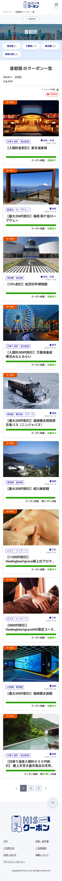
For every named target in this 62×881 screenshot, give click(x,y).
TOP (5, 841)
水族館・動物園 (15, 687)
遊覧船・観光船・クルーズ (20, 414)
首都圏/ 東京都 (51, 550)
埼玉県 (11, 46)
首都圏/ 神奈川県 (50, 210)
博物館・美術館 (15, 278)
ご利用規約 (41, 848)
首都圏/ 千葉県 (49, 141)
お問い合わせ (10, 855)
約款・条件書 (42, 841)
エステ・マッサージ (17, 551)
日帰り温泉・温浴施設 (18, 141)
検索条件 (32, 19)
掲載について (42, 855)
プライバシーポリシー (14, 861)
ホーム (8, 12)
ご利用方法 (8, 848)
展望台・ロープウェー (18, 209)
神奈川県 (11, 54)
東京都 (50, 46)
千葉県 (31, 46)
